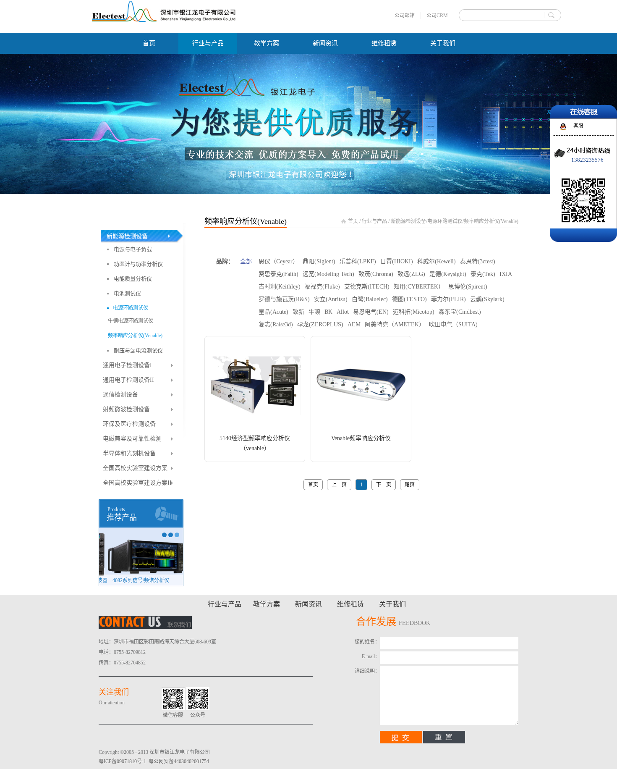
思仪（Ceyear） (278, 261)
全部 (246, 261)
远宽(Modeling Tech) (328, 274)
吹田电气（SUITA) (453, 324)
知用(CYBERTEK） (419, 286)
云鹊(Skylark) (487, 299)
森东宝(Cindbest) (460, 312)
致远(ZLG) (411, 274)
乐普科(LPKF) (358, 261)
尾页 (410, 485)
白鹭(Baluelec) (370, 299)
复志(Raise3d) (276, 324)
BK (328, 312)
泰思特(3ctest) (477, 261)
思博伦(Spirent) (467, 286)
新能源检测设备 (408, 221)
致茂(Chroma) (375, 274)
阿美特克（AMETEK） (395, 324)
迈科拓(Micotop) (413, 312)
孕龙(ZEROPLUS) (320, 324)
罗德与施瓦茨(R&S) (284, 299)
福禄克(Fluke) (322, 286)
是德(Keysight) (447, 274)
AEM (354, 324)
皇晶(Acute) (273, 312)
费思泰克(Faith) (278, 274)
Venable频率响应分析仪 (361, 438)
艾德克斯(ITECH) (367, 286)
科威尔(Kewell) (436, 261)
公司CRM (437, 15)
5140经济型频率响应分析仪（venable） (255, 443)
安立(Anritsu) (331, 299)
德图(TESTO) (409, 299)
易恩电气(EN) (371, 312)
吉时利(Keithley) (280, 286)
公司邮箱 (405, 15)
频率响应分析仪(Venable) (491, 221)
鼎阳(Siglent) (319, 261)
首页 (149, 43)
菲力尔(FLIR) (448, 299)
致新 (298, 312)
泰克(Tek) (483, 274)
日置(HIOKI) (396, 261)
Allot (343, 312)
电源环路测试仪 (445, 221)
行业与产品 (374, 221)
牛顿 (314, 312)
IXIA (505, 274)
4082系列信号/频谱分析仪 (132, 580)
